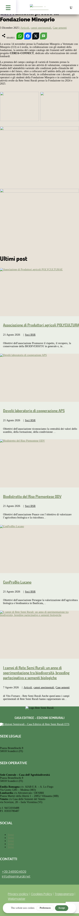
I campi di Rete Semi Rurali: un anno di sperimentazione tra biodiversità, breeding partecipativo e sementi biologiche (36, 672)
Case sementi (60, 27)
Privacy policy (18, 894)
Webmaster (16, 899)
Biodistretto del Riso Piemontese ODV (32, 496)
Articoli (25, 27)
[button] (8, 7)
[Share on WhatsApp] (19, 36)
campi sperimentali (41, 27)
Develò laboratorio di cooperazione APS (34, 410)
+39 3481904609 (14, 871)
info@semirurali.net (16, 876)
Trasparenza (64, 894)
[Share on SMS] (43, 36)
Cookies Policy (41, 894)
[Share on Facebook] (27, 36)
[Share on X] (35, 36)
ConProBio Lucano (17, 581)
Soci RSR (30, 334)
